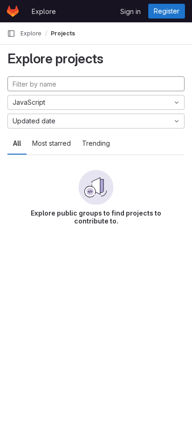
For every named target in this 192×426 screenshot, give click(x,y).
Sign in (130, 11)
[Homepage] (13, 11)
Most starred (51, 143)
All (17, 143)
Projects (63, 33)
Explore (44, 11)
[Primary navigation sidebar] (11, 33)
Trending (96, 143)
